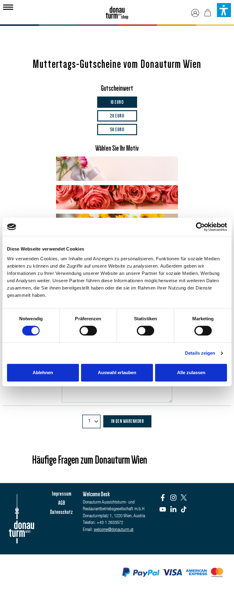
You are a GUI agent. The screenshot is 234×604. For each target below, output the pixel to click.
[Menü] (8, 6)
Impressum (61, 494)
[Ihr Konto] (195, 13)
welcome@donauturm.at (113, 530)
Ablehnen (43, 372)
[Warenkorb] (207, 13)
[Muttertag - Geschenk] (117, 168)
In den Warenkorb (127, 421)
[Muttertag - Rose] (117, 197)
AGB (61, 503)
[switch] (88, 330)
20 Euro (117, 115)
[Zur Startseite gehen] (117, 11)
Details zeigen (200, 353)
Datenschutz (61, 512)
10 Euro (117, 102)
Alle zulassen (191, 372)
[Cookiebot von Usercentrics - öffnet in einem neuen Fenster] (200, 226)
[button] (224, 10)
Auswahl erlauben (117, 372)
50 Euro (117, 129)
